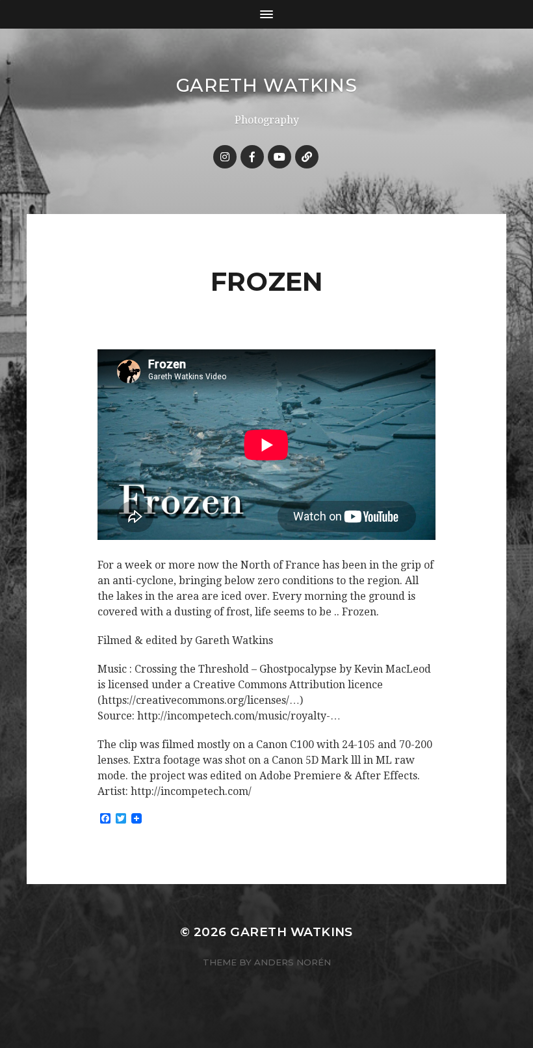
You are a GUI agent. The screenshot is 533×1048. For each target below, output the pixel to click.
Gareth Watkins (267, 85)
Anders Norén (292, 962)
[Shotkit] (306, 156)
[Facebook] (252, 156)
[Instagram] (225, 156)
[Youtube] (279, 156)
